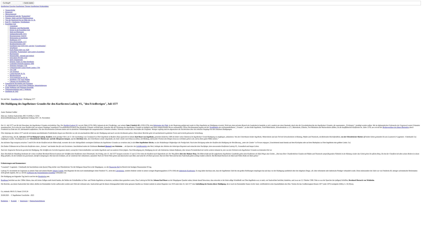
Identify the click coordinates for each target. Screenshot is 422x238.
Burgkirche (42, 176)
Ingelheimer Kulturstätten (40, 6)
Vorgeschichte (10, 10)
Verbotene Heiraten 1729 (18, 66)
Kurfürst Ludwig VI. (71, 125)
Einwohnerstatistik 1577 (18, 42)
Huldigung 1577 (15, 40)
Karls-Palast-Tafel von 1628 (19, 50)
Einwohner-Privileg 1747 (18, 58)
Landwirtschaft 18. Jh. (17, 73)
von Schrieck (14, 72)
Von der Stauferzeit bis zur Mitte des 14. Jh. (20, 20)
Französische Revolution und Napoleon (19, 83)
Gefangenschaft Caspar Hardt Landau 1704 (25, 68)
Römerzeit (8, 12)
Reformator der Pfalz (160, 125)
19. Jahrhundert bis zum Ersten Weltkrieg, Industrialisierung (26, 85)
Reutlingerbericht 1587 (18, 44)
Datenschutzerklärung (37, 201)
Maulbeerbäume (15, 75)
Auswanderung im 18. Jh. (19, 77)
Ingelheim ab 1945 (11, 91)
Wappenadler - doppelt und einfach (22, 56)
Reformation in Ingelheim (18, 38)
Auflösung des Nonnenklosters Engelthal (41, 173)
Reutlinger (5, 180)
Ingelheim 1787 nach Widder (20, 79)
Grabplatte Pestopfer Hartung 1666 (22, 64)
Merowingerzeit (10, 14)
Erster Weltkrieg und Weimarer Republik (19, 87)
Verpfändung (214, 127)
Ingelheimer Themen (23, 6)
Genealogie (14, 26)
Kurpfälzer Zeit (10, 24)
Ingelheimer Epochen (8, 6)
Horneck (108, 146)
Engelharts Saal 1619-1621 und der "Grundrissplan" (28, 46)
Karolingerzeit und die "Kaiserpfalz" (18, 16)
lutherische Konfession (187, 171)
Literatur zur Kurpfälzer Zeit (19, 81)
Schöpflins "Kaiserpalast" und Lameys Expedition (27, 52)
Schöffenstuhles (141, 146)
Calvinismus (120, 171)
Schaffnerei (14, 48)
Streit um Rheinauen (17, 32)
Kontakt (14, 201)
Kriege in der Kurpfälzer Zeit (20, 30)
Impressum (24, 201)
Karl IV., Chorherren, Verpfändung (17, 22)
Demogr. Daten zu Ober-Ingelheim (22, 62)
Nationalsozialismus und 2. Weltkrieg (18, 89)
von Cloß (13, 70)
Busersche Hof (114, 167)
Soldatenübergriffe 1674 (18, 34)
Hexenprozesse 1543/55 (18, 36)
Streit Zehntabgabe (16, 60)
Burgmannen (14, 54)
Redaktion (4, 201)
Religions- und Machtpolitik (19, 28)
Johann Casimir (58, 171)
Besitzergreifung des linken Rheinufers (396, 127)
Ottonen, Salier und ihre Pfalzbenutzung (19, 18)
